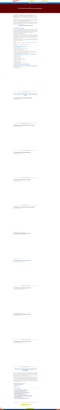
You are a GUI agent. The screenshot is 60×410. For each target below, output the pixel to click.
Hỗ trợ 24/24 (58, 409)
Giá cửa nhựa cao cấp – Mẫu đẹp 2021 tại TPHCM (19, 391)
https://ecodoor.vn (18, 385)
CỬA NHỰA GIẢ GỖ (33, 402)
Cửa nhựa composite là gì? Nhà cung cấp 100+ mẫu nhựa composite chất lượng (23, 395)
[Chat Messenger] (59, 408)
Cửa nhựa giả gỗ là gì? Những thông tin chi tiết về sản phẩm (21, 390)
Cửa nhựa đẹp (30, 402)
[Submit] (46, 3)
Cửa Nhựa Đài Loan (18, 260)
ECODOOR (17, 386)
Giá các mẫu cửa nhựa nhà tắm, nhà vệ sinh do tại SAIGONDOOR (21, 398)
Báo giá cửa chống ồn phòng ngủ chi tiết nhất (19, 397)
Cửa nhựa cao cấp (23, 402)
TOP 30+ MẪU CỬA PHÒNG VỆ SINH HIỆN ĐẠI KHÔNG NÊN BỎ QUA (21, 392)
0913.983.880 (2, 409)
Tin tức (30, 7)
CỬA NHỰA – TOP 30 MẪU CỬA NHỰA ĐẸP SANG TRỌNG (20, 394)
